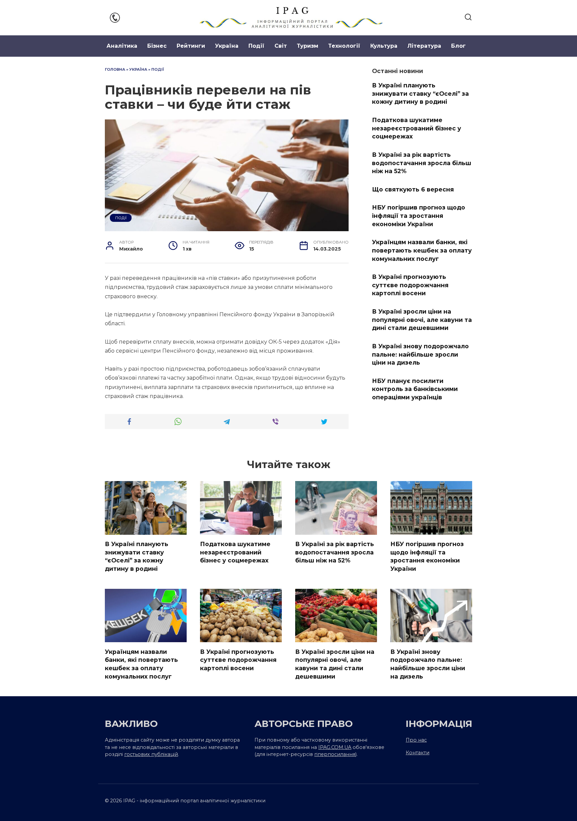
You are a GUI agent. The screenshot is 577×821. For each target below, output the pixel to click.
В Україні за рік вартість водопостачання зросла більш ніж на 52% (421, 162)
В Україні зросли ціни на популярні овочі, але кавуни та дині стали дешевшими (422, 319)
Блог (458, 46)
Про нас (416, 740)
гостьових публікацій (151, 754)
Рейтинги (191, 46)
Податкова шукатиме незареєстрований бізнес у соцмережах (416, 128)
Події (256, 46)
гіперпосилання (334, 754)
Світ (280, 46)
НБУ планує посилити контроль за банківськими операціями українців (415, 389)
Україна (226, 46)
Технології (344, 46)
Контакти (417, 753)
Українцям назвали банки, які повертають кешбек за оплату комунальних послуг (422, 250)
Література (424, 46)
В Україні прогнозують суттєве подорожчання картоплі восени (410, 285)
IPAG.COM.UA (334, 747)
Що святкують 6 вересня (413, 189)
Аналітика (122, 46)
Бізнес (157, 46)
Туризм (307, 46)
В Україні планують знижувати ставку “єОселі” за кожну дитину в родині (420, 93)
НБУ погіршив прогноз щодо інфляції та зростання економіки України (418, 215)
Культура (383, 46)
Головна (115, 69)
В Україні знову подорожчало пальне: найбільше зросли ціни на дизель (420, 354)
